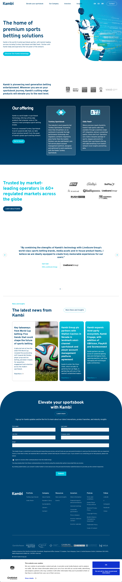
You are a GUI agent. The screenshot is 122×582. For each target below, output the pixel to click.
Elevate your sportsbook (34, 4)
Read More (18, 374)
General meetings (75, 506)
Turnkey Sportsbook (32, 497)
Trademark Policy (92, 525)
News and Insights (61, 497)
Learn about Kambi (12, 209)
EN (95, 4)
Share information (75, 497)
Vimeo (105, 511)
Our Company (54, 4)
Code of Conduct (92, 528)
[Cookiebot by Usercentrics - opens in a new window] (12, 578)
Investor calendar (75, 524)
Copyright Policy (92, 513)
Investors (67, 4)
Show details (29, 578)
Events (58, 500)
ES (99, 4)
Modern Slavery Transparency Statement (91, 519)
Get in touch (18, 141)
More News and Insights (74, 310)
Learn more (61, 414)
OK (106, 565)
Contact (112, 4)
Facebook (106, 507)
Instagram (107, 504)
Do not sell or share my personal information (106, 572)
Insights (79, 4)
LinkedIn (106, 497)
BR (103, 4)
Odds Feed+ (30, 500)
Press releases (75, 515)
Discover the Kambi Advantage (17, 54)
